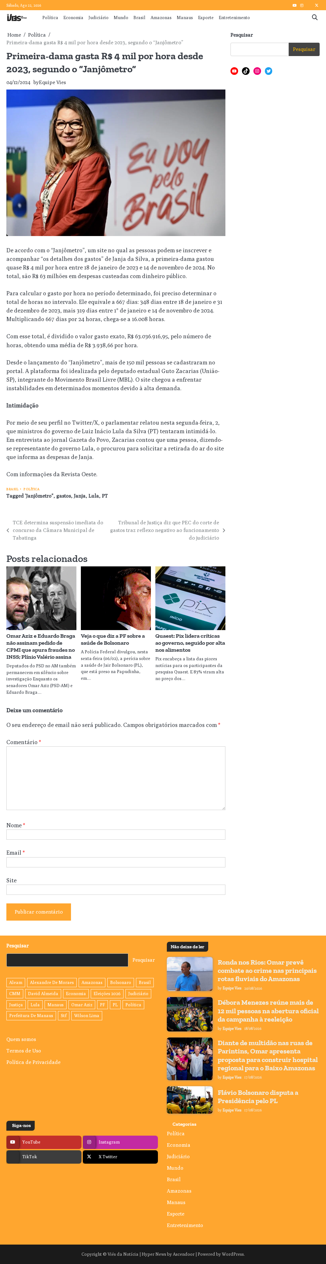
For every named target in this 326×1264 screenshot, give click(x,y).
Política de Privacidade (33, 1062)
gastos (63, 496)
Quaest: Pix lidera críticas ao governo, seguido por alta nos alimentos (190, 642)
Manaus (185, 17)
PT (105, 496)
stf (64, 1015)
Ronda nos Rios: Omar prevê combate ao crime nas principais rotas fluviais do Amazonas (267, 970)
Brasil (139, 17)
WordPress (233, 1254)
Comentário (23, 742)
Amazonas (161, 17)
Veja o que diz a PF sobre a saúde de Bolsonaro (113, 639)
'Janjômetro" (39, 496)
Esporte (206, 17)
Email (15, 852)
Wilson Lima (86, 1015)
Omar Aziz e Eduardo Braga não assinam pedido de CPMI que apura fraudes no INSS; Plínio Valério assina (40, 646)
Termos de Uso (23, 1051)
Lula (94, 496)
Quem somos (21, 1039)
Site (11, 880)
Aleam (15, 982)
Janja (80, 496)
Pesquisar (241, 35)
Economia (73, 17)
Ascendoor (184, 1254)
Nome (15, 825)
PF (102, 1004)
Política (50, 17)
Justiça (16, 1004)
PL (115, 1004)
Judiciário (99, 17)
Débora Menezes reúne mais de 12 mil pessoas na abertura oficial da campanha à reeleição (268, 1010)
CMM (14, 993)
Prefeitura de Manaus (31, 1015)
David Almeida (43, 993)
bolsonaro (120, 982)
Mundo (121, 17)
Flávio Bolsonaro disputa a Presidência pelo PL (258, 1096)
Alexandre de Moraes (52, 982)
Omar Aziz (81, 1004)
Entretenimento (234, 17)
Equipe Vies (52, 82)
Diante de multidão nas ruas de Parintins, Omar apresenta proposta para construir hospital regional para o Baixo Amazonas (268, 1055)
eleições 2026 (107, 993)
